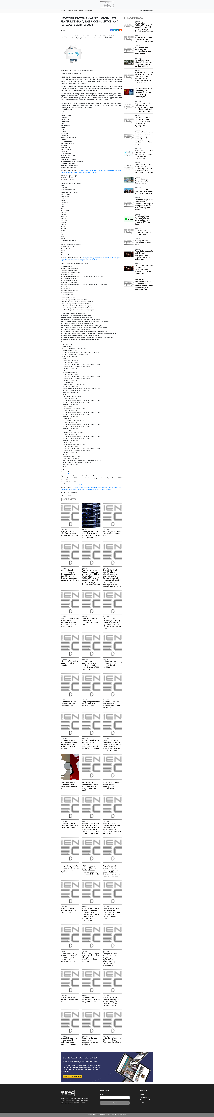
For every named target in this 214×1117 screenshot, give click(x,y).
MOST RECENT (72, 11)
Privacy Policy (144, 1097)
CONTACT (88, 11)
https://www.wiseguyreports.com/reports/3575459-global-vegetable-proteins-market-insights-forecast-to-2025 (91, 259)
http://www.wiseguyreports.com (77, 484)
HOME (63, 11)
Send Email (68, 474)
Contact (143, 1102)
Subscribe (115, 1103)
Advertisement (145, 1100)
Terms (142, 1094)
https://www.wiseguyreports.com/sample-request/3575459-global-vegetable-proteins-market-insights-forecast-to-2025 (91, 171)
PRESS (81, 11)
